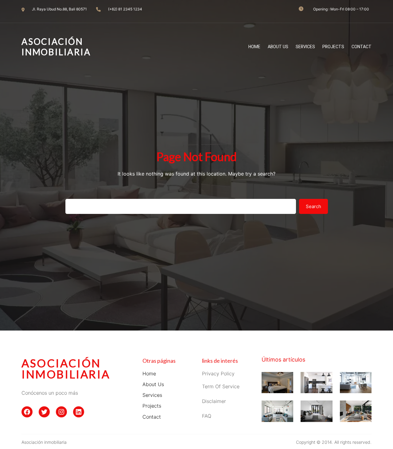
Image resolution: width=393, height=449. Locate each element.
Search (313, 206)
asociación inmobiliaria (65, 368)
